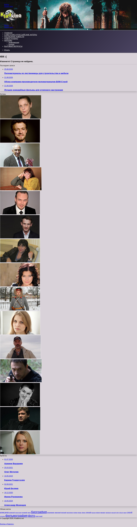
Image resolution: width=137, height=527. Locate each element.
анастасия (18, 512)
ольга (121, 512)
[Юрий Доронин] (20, 358)
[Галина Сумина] (20, 334)
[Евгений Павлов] (20, 310)
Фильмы (8, 41)
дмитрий (58, 512)
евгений (63, 512)
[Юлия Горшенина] (20, 286)
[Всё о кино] (11, 22)
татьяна (2, 516)
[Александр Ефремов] (20, 142)
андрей (24, 512)
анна (29, 512)
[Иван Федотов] (20, 238)
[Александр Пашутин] (20, 166)
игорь (79, 512)
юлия (37, 516)
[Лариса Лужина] (21, 190)
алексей (12, 512)
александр (4, 512)
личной (88, 512)
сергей (129, 512)
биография (39, 512)
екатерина (70, 512)
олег (117, 512)
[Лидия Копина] (20, 406)
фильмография (16, 515)
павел (125, 512)
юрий (40, 516)
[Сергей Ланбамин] (21, 382)
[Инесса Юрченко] (20, 262)
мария (98, 512)
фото (31, 515)
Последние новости (14, 37)
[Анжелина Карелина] (20, 454)
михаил (102, 512)
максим (94, 512)
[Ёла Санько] (20, 118)
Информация (14, 42)
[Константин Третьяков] (20, 214)
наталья (108, 512)
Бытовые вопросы (13, 46)
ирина (83, 512)
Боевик (11, 44)
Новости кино (11, 39)
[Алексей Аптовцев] (20, 430)
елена (75, 512)
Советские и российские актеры (20, 35)
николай (113, 512)
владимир (50, 512)
